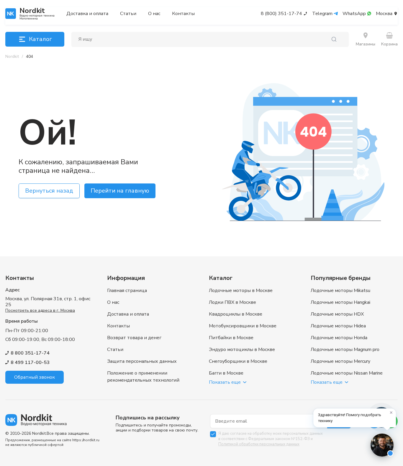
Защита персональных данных (142, 361)
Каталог (40, 39)
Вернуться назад (49, 191)
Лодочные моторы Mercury (340, 361)
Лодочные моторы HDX (337, 314)
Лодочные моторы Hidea (338, 326)
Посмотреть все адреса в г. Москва (40, 310)
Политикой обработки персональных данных (258, 444)
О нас (154, 14)
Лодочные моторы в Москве (241, 290)
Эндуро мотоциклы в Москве (242, 349)
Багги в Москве (226, 373)
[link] (29, 57)
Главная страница (127, 290)
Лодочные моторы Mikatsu (340, 290)
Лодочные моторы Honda (339, 337)
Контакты (183, 14)
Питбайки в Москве (231, 337)
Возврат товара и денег (134, 337)
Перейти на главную (120, 191)
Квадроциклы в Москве (235, 314)
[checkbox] (213, 434)
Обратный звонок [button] (34, 377)
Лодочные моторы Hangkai (340, 302)
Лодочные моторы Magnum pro (345, 349)
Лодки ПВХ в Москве (232, 302)
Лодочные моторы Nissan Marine (347, 373)
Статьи (128, 14)
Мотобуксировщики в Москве (242, 326)
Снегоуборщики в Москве (238, 361)
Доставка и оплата (87, 14)
